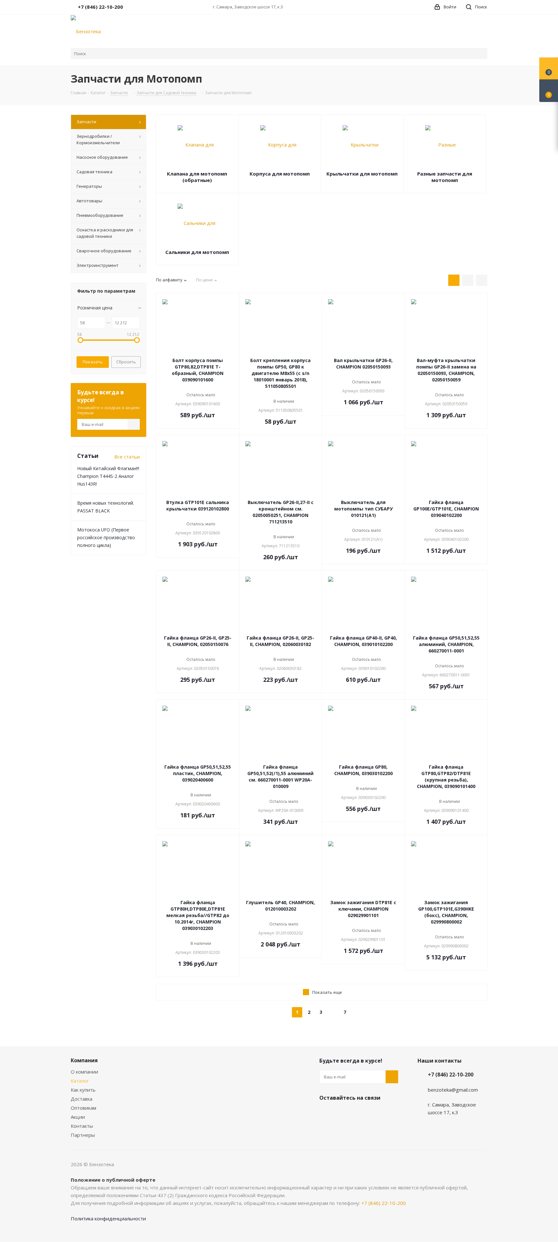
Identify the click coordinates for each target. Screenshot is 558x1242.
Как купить (83, 1089)
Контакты (82, 1126)
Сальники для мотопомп (197, 252)
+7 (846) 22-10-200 (450, 1074)
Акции (78, 1117)
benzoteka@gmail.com (453, 1089)
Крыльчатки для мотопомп (362, 173)
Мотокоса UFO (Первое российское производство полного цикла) (106, 537)
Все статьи (127, 456)
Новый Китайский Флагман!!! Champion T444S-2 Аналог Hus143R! (108, 476)
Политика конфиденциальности (108, 1218)
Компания (84, 1060)
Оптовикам (83, 1108)
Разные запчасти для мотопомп (444, 176)
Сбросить (126, 362)
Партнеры (83, 1135)
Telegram (342, 1112)
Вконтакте (325, 1112)
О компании (84, 1071)
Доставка (81, 1099)
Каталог (80, 1080)
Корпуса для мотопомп (280, 173)
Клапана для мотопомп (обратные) (197, 176)
